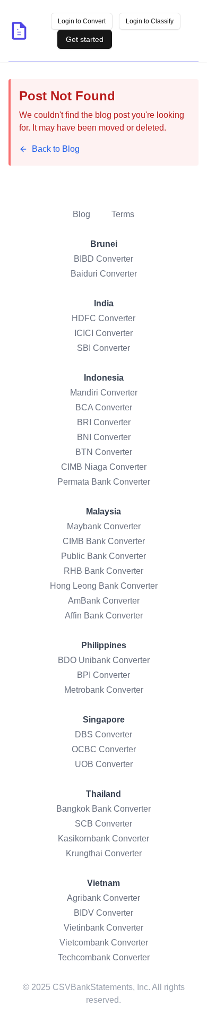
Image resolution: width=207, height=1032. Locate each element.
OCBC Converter (104, 749)
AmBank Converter (104, 600)
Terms (122, 214)
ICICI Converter (103, 333)
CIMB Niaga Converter (103, 466)
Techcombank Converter (104, 957)
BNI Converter (104, 437)
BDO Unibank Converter (104, 660)
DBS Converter (103, 734)
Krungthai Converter (104, 853)
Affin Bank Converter (104, 615)
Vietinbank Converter (103, 927)
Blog (81, 214)
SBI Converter (103, 347)
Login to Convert (82, 21)
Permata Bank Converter (103, 481)
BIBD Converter (103, 258)
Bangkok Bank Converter (103, 808)
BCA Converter (103, 407)
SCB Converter (103, 823)
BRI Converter (104, 422)
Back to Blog (56, 148)
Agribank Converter (103, 897)
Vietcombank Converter (103, 942)
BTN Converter (103, 452)
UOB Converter (104, 764)
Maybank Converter (104, 526)
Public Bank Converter (103, 556)
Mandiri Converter (103, 392)
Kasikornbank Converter (103, 838)
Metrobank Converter (103, 689)
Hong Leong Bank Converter (104, 585)
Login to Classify (150, 21)
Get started (85, 39)
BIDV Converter (103, 912)
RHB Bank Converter (103, 570)
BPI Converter (103, 675)
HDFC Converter (103, 318)
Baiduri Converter (104, 273)
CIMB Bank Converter (104, 541)
